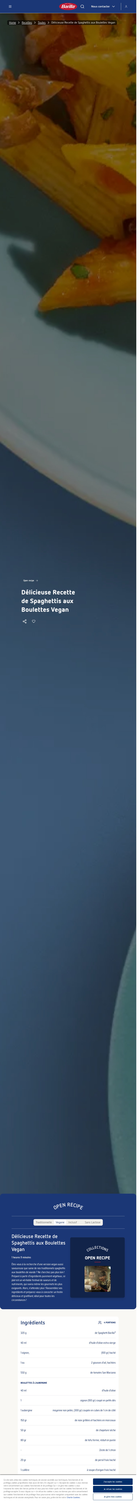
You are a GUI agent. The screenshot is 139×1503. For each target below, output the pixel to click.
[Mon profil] (126, 6)
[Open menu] (10, 6)
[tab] (44, 1222)
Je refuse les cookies (113, 1489)
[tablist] (68, 1222)
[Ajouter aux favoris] (33, 621)
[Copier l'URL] (24, 621)
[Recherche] (82, 6)
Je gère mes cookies (113, 1497)
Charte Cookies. (73, 1497)
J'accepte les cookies (113, 1482)
